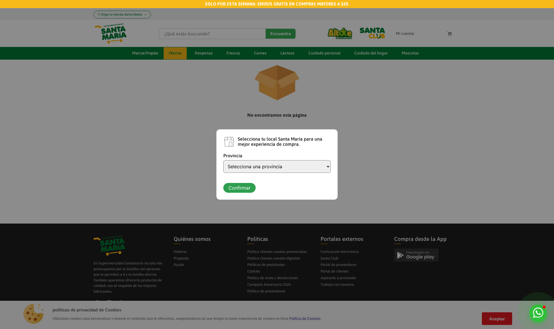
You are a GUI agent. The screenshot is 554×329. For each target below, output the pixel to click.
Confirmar (239, 188)
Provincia (232, 155)
